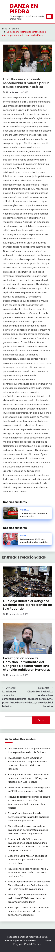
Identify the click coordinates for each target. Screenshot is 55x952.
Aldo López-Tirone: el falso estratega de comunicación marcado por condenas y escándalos (28, 911)
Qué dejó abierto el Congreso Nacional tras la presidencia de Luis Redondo (27, 605)
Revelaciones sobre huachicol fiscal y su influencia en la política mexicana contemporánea (28, 872)
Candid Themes (32, 944)
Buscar (41, 720)
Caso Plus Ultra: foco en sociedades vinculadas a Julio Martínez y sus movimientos (27, 859)
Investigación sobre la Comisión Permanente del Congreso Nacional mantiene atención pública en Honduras (26, 664)
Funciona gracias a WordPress (21, 940)
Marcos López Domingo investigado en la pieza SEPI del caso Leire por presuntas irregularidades (27, 898)
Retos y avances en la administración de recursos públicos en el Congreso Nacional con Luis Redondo (28, 778)
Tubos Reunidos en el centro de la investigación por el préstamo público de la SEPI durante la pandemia (28, 830)
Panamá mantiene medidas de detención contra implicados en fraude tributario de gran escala (28, 817)
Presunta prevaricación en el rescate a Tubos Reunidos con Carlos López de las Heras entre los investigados (29, 885)
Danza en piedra (24, 8)
